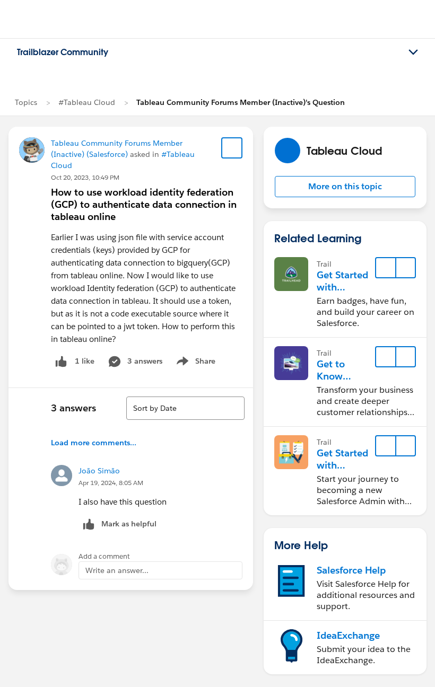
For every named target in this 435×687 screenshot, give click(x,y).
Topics (26, 102)
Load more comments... (93, 442)
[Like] (61, 361)
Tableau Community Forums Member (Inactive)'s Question (240, 102)
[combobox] (185, 408)
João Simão (99, 470)
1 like (84, 361)
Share (194, 363)
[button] (345, 186)
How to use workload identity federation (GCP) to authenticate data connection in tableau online (144, 204)
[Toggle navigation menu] (413, 52)
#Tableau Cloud (86, 102)
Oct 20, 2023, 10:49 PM (85, 177)
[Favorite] (231, 147)
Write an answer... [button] (117, 570)
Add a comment (104, 556)
